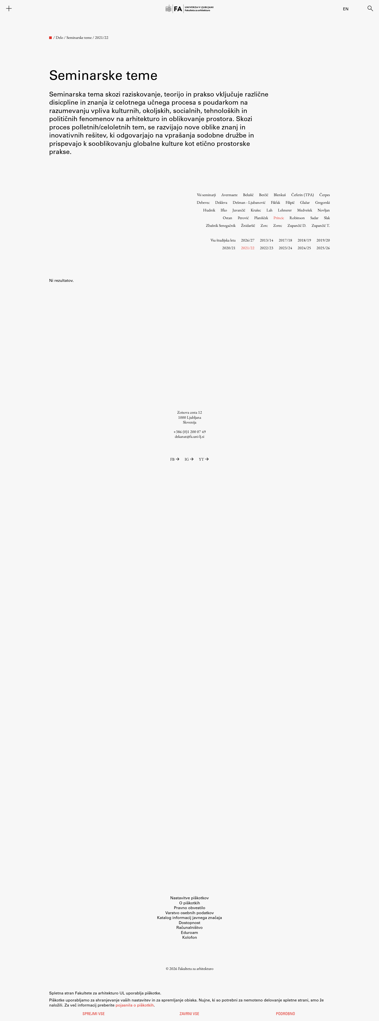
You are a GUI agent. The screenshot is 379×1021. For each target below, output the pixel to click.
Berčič (263, 194)
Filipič (290, 202)
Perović (243, 217)
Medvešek (304, 210)
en (346, 8)
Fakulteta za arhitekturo (195, 968)
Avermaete (229, 194)
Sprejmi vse (93, 1014)
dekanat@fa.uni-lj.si (189, 436)
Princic (279, 217)
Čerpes (324, 194)
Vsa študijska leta (223, 240)
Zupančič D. (297, 225)
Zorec (277, 225)
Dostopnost (189, 922)
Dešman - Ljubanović (249, 202)
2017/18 (285, 240)
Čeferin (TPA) (302, 194)
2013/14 (266, 240)
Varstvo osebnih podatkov (189, 912)
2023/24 (285, 247)
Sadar (314, 217)
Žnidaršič (248, 225)
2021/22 (247, 247)
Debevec (203, 202)
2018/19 (304, 240)
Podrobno (285, 1014)
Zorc (264, 225)
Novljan (324, 210)
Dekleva (221, 202)
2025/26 (323, 247)
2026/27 (247, 240)
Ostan (227, 217)
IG (187, 459)
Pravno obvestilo (189, 907)
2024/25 (304, 247)
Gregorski (322, 202)
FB (172, 459)
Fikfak (275, 202)
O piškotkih (189, 902)
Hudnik (209, 210)
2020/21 (229, 247)
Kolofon (189, 937)
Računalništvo (189, 927)
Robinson (297, 217)
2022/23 (266, 247)
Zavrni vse (189, 1014)
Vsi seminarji (206, 194)
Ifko (224, 210)
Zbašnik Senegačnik (221, 225)
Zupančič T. (321, 225)
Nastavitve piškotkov (189, 897)
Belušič (248, 194)
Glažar (305, 202)
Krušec (256, 210)
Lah (269, 210)
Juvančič (238, 210)
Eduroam (189, 932)
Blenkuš (280, 194)
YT (201, 459)
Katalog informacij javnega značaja (189, 917)
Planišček (261, 217)
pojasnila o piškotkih (135, 1005)
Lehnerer (285, 210)
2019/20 (323, 240)
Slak (327, 217)
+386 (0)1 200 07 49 (189, 431)
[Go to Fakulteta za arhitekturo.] (50, 37)
